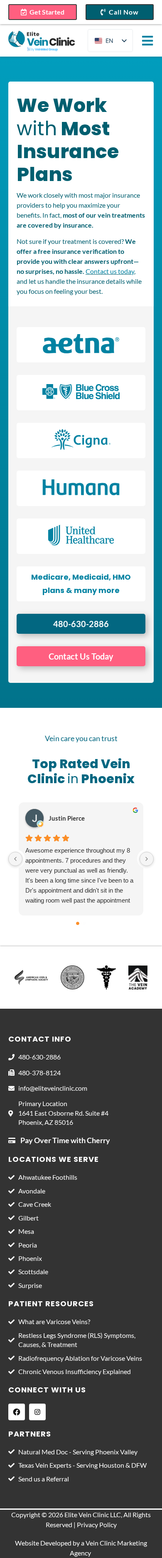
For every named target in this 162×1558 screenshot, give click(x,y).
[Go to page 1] (84, 923)
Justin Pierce (67, 818)
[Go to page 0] (77, 923)
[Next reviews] (147, 859)
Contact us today (110, 271)
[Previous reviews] (15, 859)
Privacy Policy (97, 1524)
